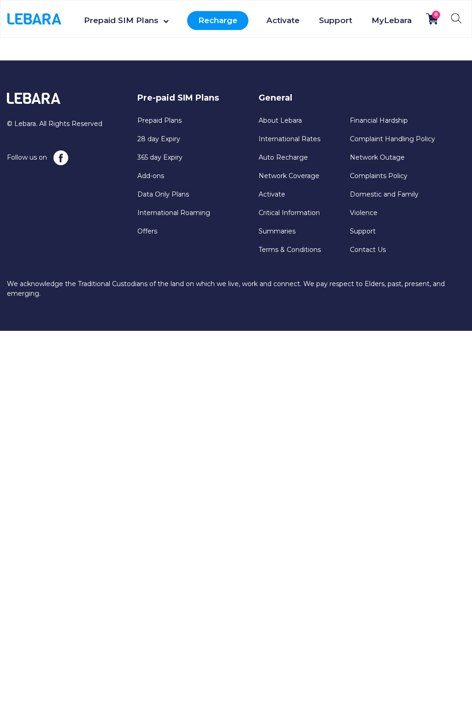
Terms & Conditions (290, 249)
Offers (147, 231)
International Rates (289, 139)
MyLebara (392, 20)
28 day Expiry (158, 139)
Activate (283, 20)
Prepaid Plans (159, 120)
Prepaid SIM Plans (121, 20)
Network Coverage (289, 176)
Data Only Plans (163, 194)
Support (335, 20)
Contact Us (368, 249)
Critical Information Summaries (289, 222)
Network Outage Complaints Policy (378, 166)
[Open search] (456, 18)
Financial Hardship (379, 120)
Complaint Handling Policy (392, 139)
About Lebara (280, 120)
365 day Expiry (160, 157)
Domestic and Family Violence (384, 203)
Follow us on (28, 157)
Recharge (217, 20)
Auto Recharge (283, 157)
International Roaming (173, 213)
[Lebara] (34, 18)
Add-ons (150, 176)
